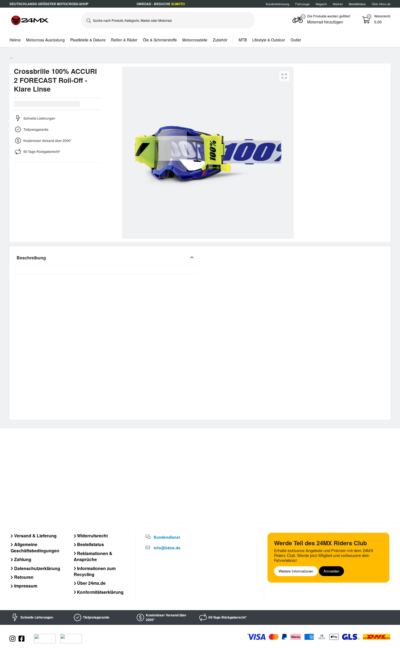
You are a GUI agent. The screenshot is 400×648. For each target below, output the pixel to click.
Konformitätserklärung (100, 592)
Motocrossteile (194, 40)
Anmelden (331, 571)
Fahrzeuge (302, 4)
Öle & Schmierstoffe (160, 40)
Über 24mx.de (381, 4)
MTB (243, 40)
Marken (338, 4)
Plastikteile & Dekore (88, 40)
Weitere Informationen (296, 571)
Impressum (25, 586)
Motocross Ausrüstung (45, 40)
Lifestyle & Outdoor (268, 40)
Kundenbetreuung (277, 4)
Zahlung (22, 559)
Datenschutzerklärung (36, 568)
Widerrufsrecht (92, 535)
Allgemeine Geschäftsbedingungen (35, 547)
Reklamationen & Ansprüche (93, 556)
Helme (15, 40)
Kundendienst (167, 537)
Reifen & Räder (124, 40)
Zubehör (220, 40)
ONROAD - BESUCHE (161, 3)
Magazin (321, 4)
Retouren (23, 577)
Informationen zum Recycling (95, 571)
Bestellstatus (90, 544)
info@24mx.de (167, 547)
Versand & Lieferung (35, 535)
